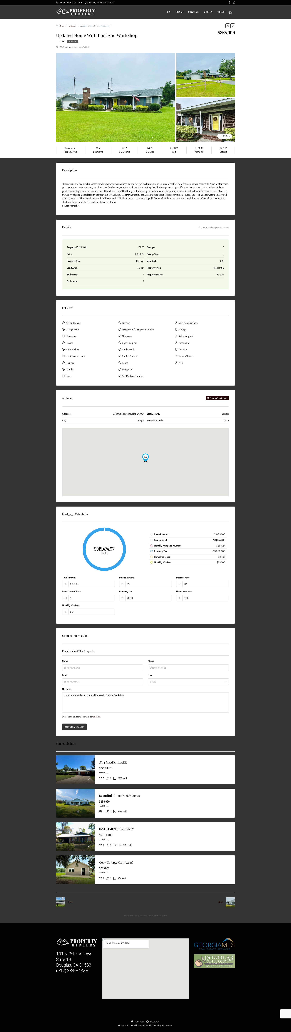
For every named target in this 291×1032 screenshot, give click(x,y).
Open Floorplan (129, 342)
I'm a (150, 675)
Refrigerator (127, 369)
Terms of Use (95, 716)
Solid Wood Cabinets (188, 322)
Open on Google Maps (218, 398)
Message (66, 689)
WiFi (181, 362)
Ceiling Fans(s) (72, 329)
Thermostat (184, 342)
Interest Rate (182, 577)
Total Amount (69, 577)
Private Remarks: (70, 205)
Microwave (127, 336)
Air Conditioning (73, 322)
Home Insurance (184, 591)
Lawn (68, 376)
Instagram (155, 1021)
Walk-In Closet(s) (186, 356)
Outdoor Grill (128, 349)
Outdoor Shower (129, 356)
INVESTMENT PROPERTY (116, 829)
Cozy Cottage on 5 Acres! (116, 862)
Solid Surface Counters (132, 376)
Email (64, 675)
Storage (182, 329)
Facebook (139, 1021)
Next (220, 901)
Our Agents (193, 12)
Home (168, 12)
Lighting (125, 322)
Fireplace (70, 362)
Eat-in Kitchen (72, 349)
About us (208, 12)
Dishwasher (71, 336)
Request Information (74, 726)
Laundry (70, 369)
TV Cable (183, 349)
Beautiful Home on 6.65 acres (119, 795)
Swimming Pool (186, 336)
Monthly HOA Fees (71, 605)
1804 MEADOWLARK (113, 762)
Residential (72, 26)
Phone (151, 661)
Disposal (70, 342)
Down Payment (126, 577)
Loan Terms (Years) (72, 591)
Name (65, 661)
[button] (145, 457)
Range (125, 362)
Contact (221, 12)
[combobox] (188, 681)
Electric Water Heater (75, 356)
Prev (70, 901)
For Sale (180, 12)
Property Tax (125, 591)
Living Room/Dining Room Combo (138, 329)
